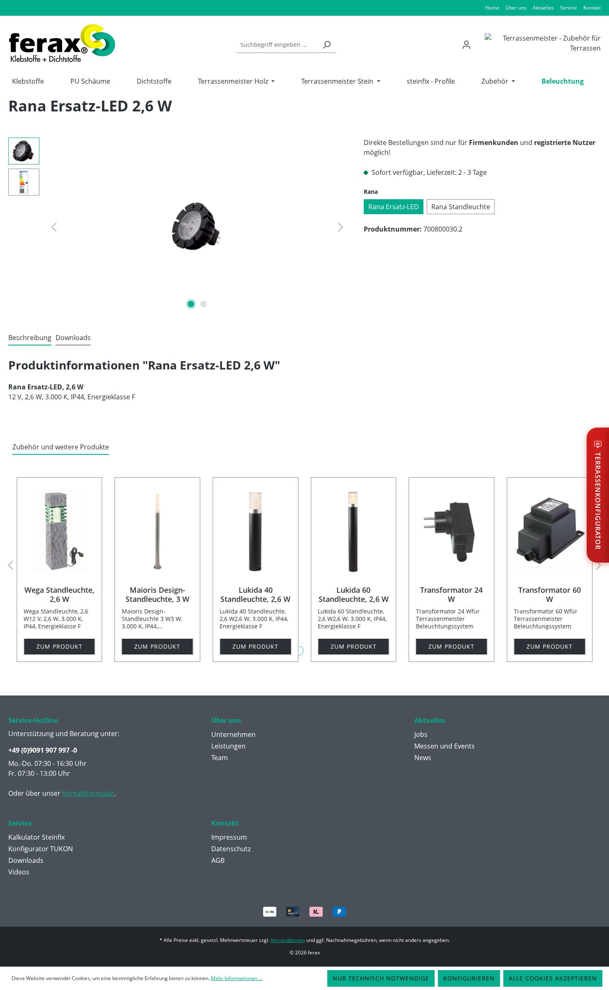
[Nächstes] (340, 226)
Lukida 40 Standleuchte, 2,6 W (255, 594)
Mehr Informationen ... (236, 978)
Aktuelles (543, 7)
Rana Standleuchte (460, 206)
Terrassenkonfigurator (597, 501)
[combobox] (277, 44)
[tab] (29, 338)
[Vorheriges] (54, 226)
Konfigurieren (469, 978)
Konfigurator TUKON (40, 848)
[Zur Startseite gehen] (62, 43)
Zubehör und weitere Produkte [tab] (60, 447)
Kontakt (592, 7)
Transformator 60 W (549, 594)
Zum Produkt (59, 646)
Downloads (26, 860)
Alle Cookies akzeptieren (553, 978)
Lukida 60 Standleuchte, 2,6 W (354, 594)
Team (219, 757)
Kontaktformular (88, 793)
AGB (218, 860)
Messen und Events (444, 746)
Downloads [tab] (73, 337)
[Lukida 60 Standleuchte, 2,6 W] (353, 531)
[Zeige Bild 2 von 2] (203, 304)
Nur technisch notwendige (381, 978)
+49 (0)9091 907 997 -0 (42, 750)
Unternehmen (233, 734)
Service (568, 7)
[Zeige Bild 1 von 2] (191, 304)
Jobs (421, 734)
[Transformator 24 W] (452, 531)
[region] (177, 227)
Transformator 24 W (451, 594)
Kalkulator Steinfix (36, 837)
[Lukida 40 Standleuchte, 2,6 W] (255, 531)
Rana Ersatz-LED (393, 206)
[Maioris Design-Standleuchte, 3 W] (157, 531)
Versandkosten (288, 940)
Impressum (229, 837)
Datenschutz (231, 848)
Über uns (516, 7)
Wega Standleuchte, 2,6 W (59, 594)
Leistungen (228, 746)
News (422, 757)
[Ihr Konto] (466, 44)
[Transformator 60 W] (549, 531)
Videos (18, 872)
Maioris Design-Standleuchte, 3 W (157, 594)
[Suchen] (326, 44)
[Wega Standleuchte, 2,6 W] (59, 531)
